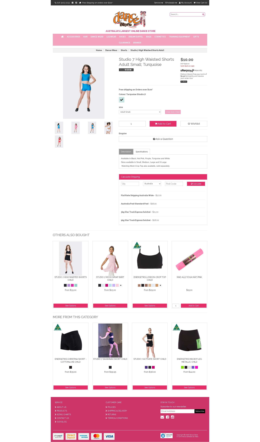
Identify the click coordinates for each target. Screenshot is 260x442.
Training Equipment (179, 37)
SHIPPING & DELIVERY (117, 411)
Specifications (142, 152)
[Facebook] (72, 3)
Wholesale (170, 3)
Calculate (197, 184)
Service (157, 3)
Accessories (73, 37)
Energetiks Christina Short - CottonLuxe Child (70, 360)
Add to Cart (164, 123)
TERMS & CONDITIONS (118, 418)
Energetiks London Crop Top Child (150, 278)
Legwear (111, 37)
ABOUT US (61, 407)
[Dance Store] (130, 19)
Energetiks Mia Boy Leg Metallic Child (189, 360)
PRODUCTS (62, 411)
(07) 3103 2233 (63, 3)
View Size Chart (173, 112)
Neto (196, 437)
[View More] (120, 285)
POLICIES (112, 407)
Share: (122, 70)
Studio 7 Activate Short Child (150, 359)
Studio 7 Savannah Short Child (110, 359)
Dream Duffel (136, 37)
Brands (137, 43)
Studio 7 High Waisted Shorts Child (71, 278)
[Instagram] (76, 3)
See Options (70, 306)
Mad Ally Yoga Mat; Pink (189, 277)
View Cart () (201, 3)
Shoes (122, 37)
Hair (85, 37)
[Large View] (59, 128)
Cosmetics (160, 37)
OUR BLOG (62, 422)
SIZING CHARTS (64, 414)
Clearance (124, 43)
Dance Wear (97, 37)
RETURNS (112, 414)
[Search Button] (203, 14)
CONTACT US (63, 418)
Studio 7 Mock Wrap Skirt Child (110, 278)
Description (126, 152)
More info (198, 70)
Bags (148, 37)
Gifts (196, 37)
